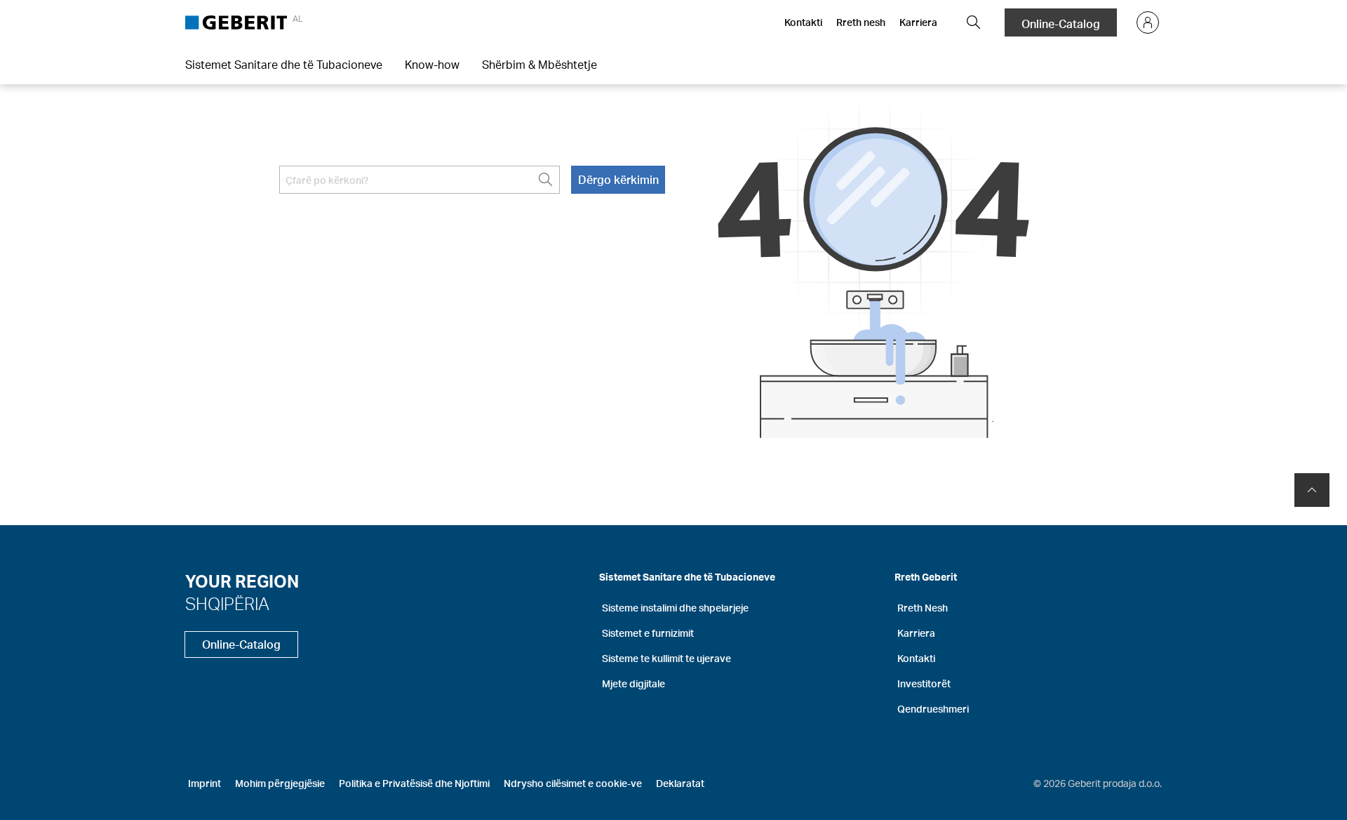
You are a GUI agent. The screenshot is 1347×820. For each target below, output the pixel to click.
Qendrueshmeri (933, 709)
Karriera (918, 22)
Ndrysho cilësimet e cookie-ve (573, 783)
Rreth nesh (860, 22)
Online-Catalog (1060, 23)
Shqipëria (227, 603)
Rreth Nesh (922, 608)
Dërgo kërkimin (618, 179)
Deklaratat (680, 783)
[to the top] (1311, 490)
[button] (974, 22)
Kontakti (803, 22)
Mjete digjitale (633, 683)
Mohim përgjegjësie (280, 783)
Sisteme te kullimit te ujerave (666, 658)
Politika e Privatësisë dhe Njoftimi (414, 783)
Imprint (204, 783)
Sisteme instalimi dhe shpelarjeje (675, 608)
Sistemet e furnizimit (648, 633)
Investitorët (924, 683)
